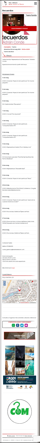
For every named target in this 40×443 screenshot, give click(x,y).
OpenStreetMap (24, 302)
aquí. (13, 268)
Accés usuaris (11, 435)
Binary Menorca (28, 435)
